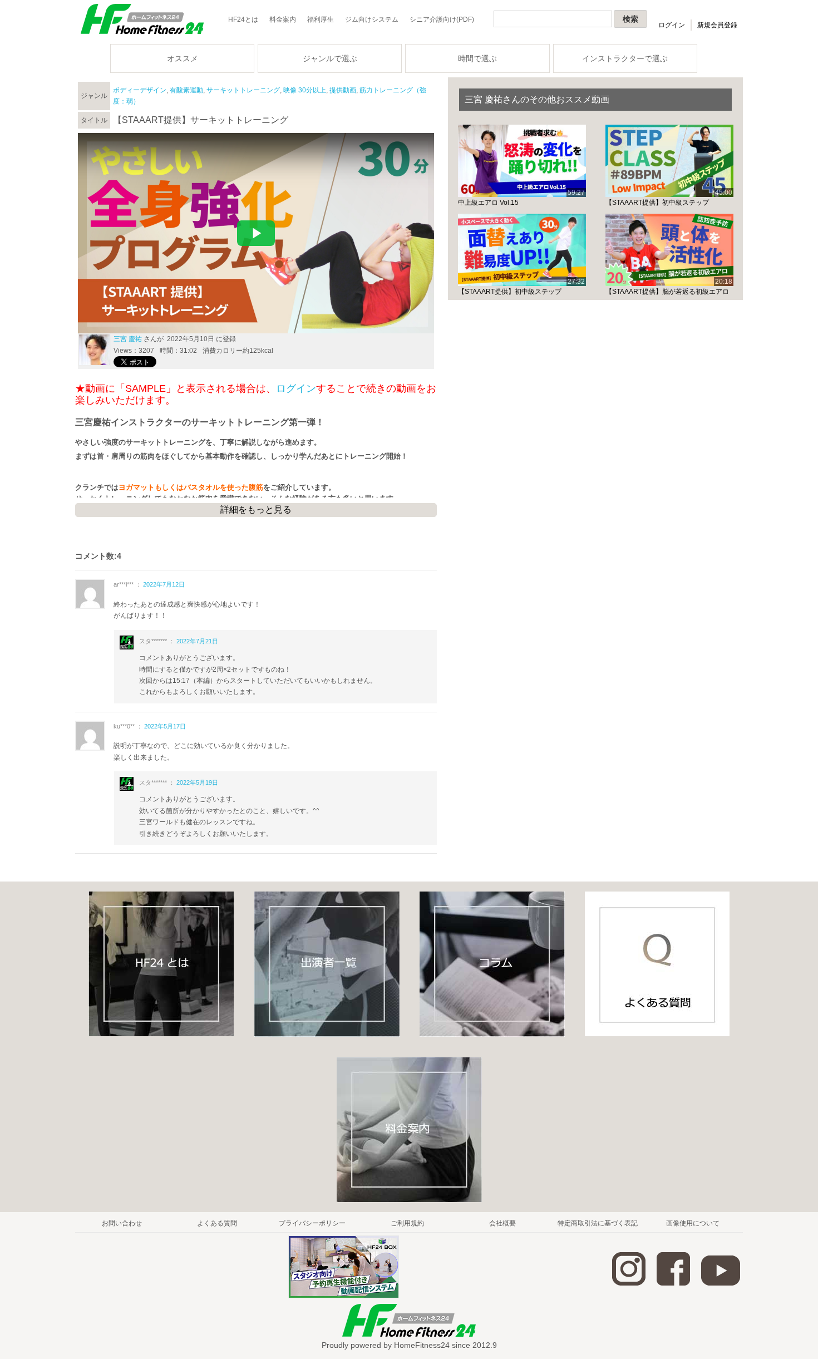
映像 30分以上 (304, 90)
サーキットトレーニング (243, 90)
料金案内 (282, 19)
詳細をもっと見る (256, 509)
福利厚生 (320, 19)
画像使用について (693, 1223)
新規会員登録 (717, 25)
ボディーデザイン (139, 90)
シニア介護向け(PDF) (442, 19)
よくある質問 (217, 1223)
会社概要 (502, 1223)
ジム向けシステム (371, 19)
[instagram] (628, 1283)
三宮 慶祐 (128, 339)
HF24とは (243, 19)
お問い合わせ (122, 1223)
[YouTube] (720, 1283)
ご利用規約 (407, 1223)
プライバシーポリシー (312, 1223)
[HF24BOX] (343, 1296)
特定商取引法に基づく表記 (598, 1223)
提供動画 (342, 90)
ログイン (671, 25)
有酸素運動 (186, 90)
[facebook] (673, 1283)
